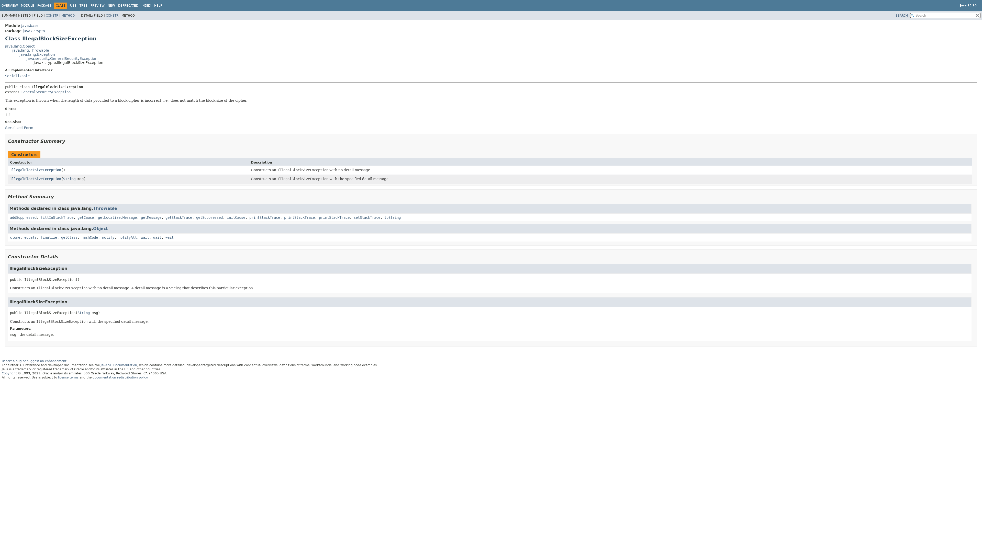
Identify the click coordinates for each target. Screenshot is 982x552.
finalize (49, 237)
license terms (68, 377)
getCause (85, 217)
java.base (30, 26)
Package (44, 5)
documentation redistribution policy (120, 377)
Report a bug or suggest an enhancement (34, 361)
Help (158, 5)
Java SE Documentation (119, 365)
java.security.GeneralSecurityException (62, 58)
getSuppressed (209, 217)
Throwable (105, 208)
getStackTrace (178, 217)
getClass (69, 237)
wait (145, 237)
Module (27, 5)
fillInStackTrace (57, 217)
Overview (10, 5)
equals (30, 237)
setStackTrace (367, 217)
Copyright (9, 373)
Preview (98, 5)
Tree (83, 5)
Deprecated (128, 5)
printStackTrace (264, 217)
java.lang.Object (20, 46)
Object (100, 228)
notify (108, 237)
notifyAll (127, 237)
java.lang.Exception (37, 54)
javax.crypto (34, 31)
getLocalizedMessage (117, 217)
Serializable (17, 76)
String (69, 179)
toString (392, 217)
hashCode (90, 237)
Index (146, 5)
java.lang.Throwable (30, 50)
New (111, 5)
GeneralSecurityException (46, 92)
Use (73, 5)
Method (68, 15)
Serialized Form (19, 128)
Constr (52, 15)
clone (15, 237)
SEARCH (902, 15)
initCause (236, 217)
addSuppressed (23, 217)
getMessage (151, 217)
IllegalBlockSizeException (35, 170)
